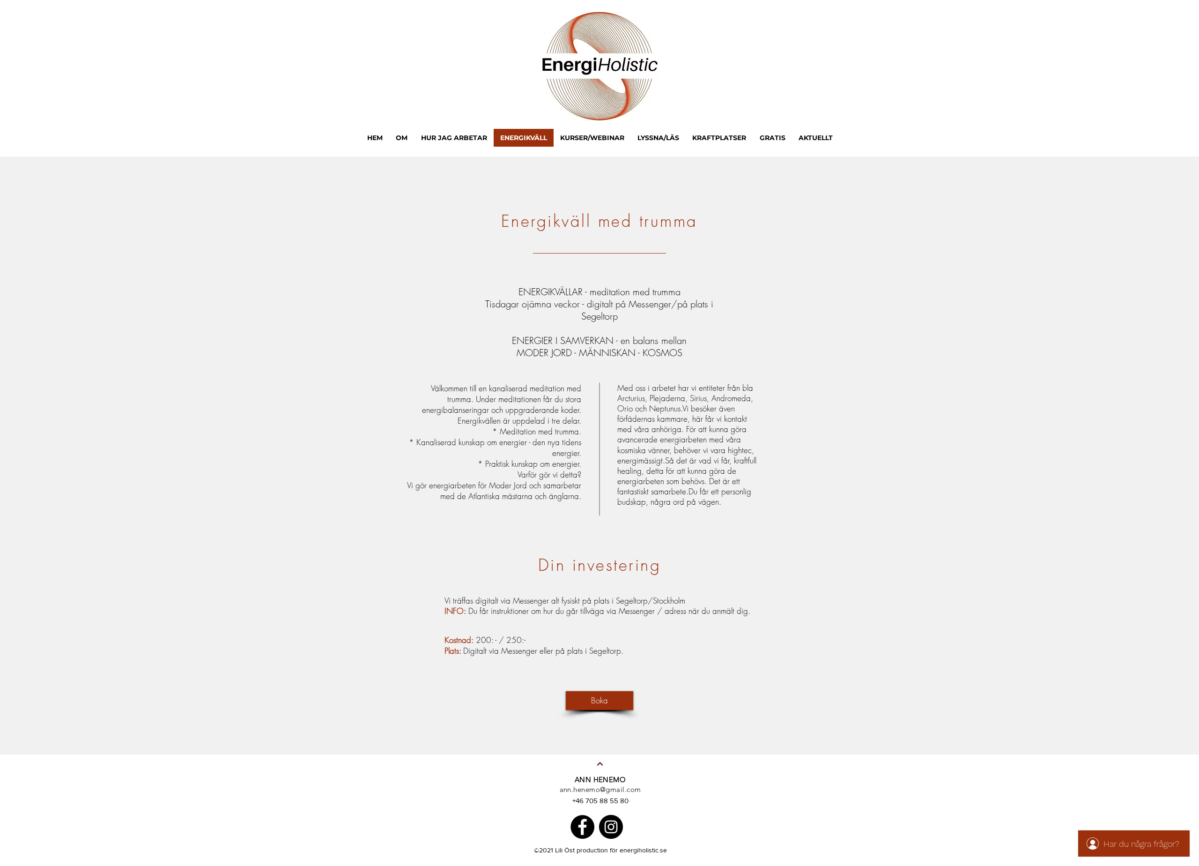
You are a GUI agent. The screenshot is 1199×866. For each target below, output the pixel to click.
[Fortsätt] (600, 763)
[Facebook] (582, 827)
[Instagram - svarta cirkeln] (611, 827)
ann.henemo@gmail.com (600, 789)
